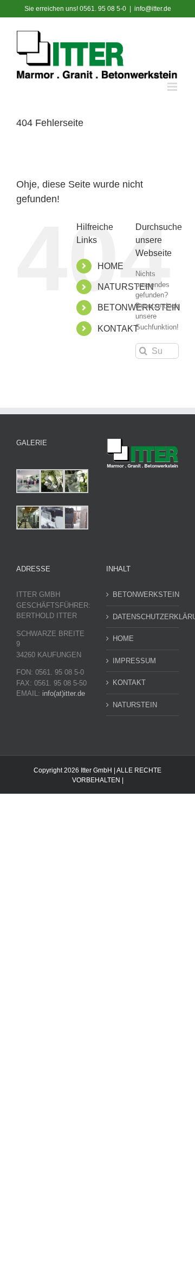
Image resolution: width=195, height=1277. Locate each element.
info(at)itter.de (63, 693)
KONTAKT (118, 328)
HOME (110, 266)
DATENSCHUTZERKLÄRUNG (143, 617)
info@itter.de (152, 9)
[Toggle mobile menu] (173, 86)
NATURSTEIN (126, 286)
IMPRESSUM (134, 661)
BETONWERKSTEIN (143, 594)
